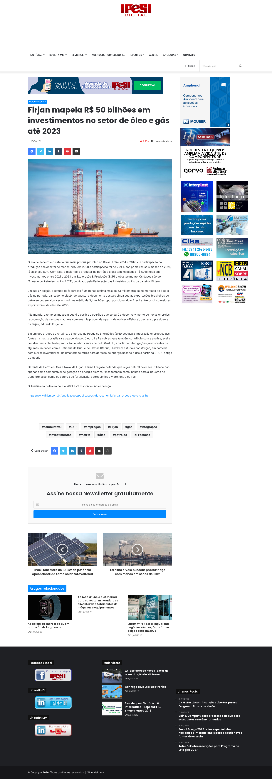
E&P (73, 427)
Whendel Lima (96, 772)
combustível (52, 427)
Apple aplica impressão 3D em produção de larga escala (48, 625)
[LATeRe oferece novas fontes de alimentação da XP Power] (112, 676)
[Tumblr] (58, 151)
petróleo (121, 435)
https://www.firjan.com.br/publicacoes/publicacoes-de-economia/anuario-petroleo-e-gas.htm (89, 395)
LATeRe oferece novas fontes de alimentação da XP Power (147, 672)
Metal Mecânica (37, 101)
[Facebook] (32, 151)
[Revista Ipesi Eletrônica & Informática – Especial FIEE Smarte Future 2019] (112, 708)
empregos (93, 427)
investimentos (61, 435)
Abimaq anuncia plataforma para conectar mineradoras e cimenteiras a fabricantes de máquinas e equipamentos (98, 602)
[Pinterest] (67, 151)
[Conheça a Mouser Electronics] (112, 692)
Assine (153, 54)
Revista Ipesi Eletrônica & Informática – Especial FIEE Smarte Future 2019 (143, 706)
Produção (143, 435)
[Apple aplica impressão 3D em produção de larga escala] (50, 607)
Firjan (114, 427)
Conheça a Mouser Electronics (145, 687)
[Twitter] (40, 151)
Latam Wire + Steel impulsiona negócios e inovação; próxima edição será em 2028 (148, 627)
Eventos (136, 54)
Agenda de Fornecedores (108, 54)
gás (129, 427)
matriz (85, 435)
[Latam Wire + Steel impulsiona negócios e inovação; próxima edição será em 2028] (150, 607)
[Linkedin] (49, 151)
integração (149, 427)
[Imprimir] (108, 451)
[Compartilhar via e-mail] (76, 151)
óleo (102, 435)
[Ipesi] (136, 9)
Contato (189, 54)
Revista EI (78, 54)
